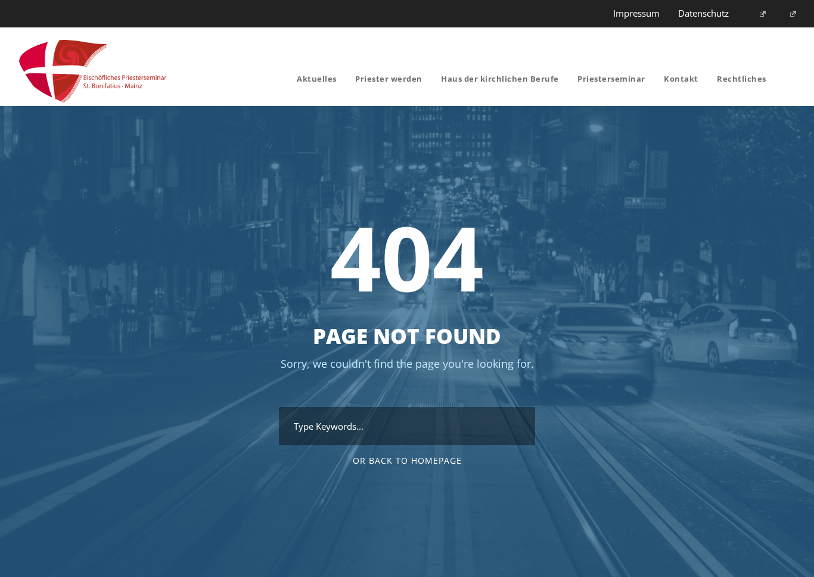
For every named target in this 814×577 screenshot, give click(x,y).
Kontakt (681, 78)
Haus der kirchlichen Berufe (500, 78)
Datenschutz (703, 13)
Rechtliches (741, 78)
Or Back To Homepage (407, 460)
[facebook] (758, 13)
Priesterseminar (611, 78)
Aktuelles (317, 78)
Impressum (636, 13)
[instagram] (789, 13)
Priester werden (388, 78)
